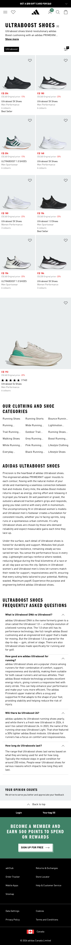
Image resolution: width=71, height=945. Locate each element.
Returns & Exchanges (47, 868)
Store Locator (43, 877)
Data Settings (12, 911)
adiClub (10, 868)
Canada (40, 932)
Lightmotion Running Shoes (57, 425)
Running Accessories (10, 425)
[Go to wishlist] (13, 12)
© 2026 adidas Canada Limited (35, 941)
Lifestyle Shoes (57, 452)
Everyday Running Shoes (11, 452)
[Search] (58, 12)
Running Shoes (11, 419)
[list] (30, 49)
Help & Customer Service (48, 885)
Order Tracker (13, 877)
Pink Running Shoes (33, 445)
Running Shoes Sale (57, 432)
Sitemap (10, 894)
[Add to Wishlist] (30, 61)
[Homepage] (35, 13)
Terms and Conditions (47, 920)
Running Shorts (34, 419)
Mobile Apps (12, 885)
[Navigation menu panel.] (5, 12)
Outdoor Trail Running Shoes (34, 432)
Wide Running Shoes (33, 425)
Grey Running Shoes (33, 439)
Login (19, 813)
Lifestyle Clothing (58, 445)
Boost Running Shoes (56, 439)
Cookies (40, 911)
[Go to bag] (66, 12)
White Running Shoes (11, 445)
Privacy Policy (13, 920)
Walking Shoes (11, 438)
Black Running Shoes (34, 452)
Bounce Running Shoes (58, 419)
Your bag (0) (49, 813)
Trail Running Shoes (10, 432)
